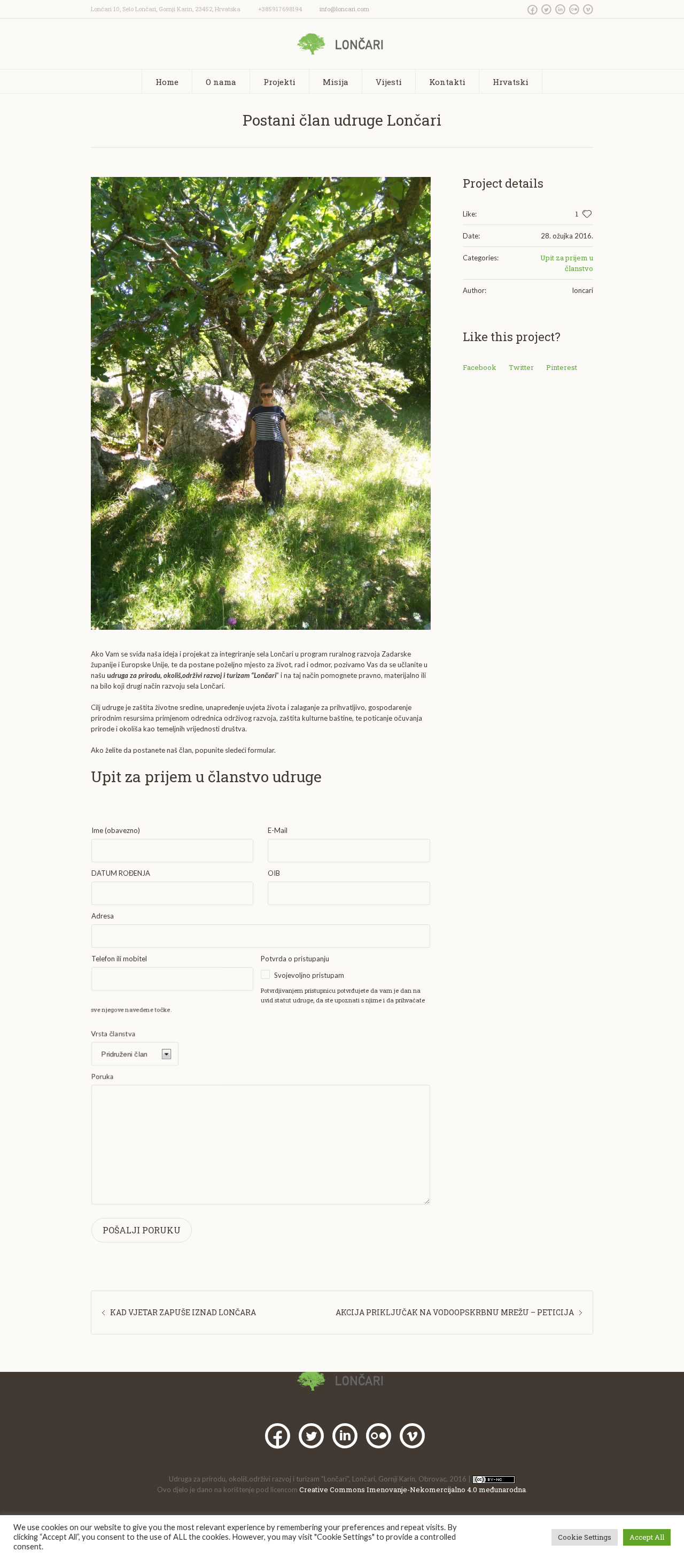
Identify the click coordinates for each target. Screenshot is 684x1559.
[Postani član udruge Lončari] (261, 403)
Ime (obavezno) (115, 830)
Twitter (521, 367)
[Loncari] (342, 1380)
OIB (274, 873)
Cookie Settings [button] (584, 1537)
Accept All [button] (646, 1537)
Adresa (102, 916)
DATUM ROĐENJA (120, 873)
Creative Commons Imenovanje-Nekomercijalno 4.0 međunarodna (412, 1489)
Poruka (102, 1076)
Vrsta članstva (113, 1033)
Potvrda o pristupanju (295, 958)
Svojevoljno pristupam (309, 975)
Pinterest (561, 367)
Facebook (479, 367)
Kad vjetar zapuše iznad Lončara (183, 1312)
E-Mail (277, 830)
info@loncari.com (344, 9)
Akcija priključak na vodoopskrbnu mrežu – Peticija (455, 1312)
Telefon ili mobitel (119, 958)
